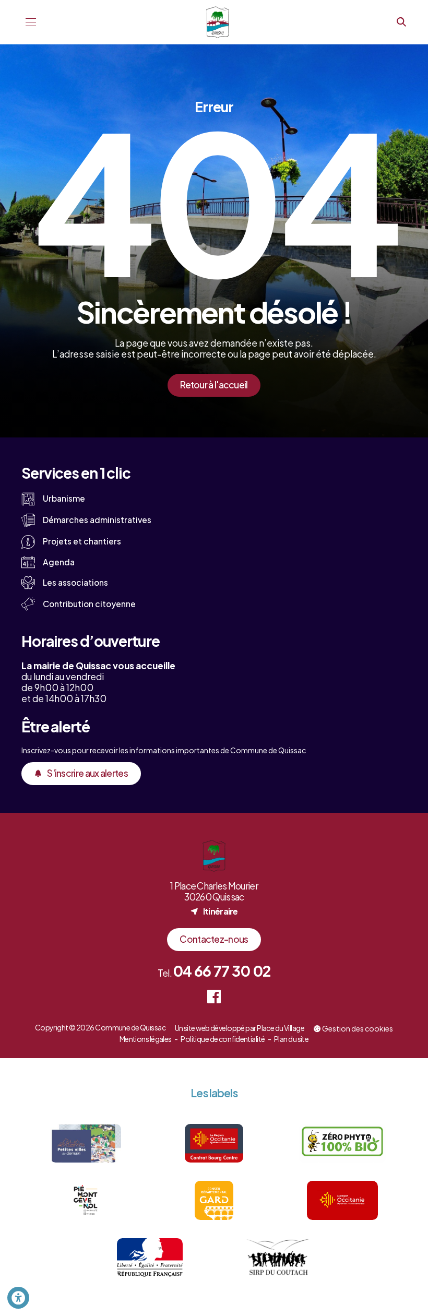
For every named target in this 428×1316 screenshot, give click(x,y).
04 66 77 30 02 (221, 971)
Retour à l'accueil (213, 384)
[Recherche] (401, 22)
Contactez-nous (214, 939)
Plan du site (291, 1039)
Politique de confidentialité (223, 1039)
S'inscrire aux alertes (87, 773)
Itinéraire (214, 911)
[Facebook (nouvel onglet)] (214, 996)
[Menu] (31, 22)
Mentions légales (146, 1039)
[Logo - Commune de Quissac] (218, 22)
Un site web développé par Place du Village (239, 1028)
